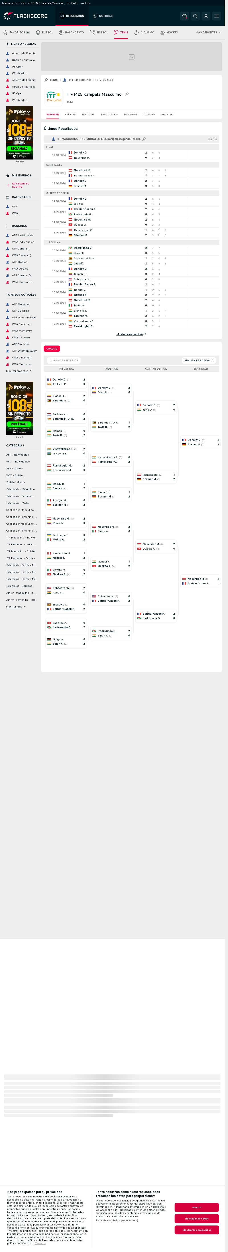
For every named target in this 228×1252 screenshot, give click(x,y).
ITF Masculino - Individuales (91, 80)
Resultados (109, 114)
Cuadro (149, 114)
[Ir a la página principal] (29, 16)
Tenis (53, 80)
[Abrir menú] (216, 16)
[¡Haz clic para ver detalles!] (131, 155)
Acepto (197, 1207)
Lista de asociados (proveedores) (117, 1220)
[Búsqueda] (195, 16)
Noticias (88, 114)
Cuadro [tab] (51, 348)
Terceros (40, 1243)
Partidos (131, 114)
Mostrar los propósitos (196, 1230)
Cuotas (70, 114)
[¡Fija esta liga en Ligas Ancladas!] (126, 94)
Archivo (167, 114)
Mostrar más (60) (17, 370)
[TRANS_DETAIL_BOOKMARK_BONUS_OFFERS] (184, 16)
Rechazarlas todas (197, 1218)
